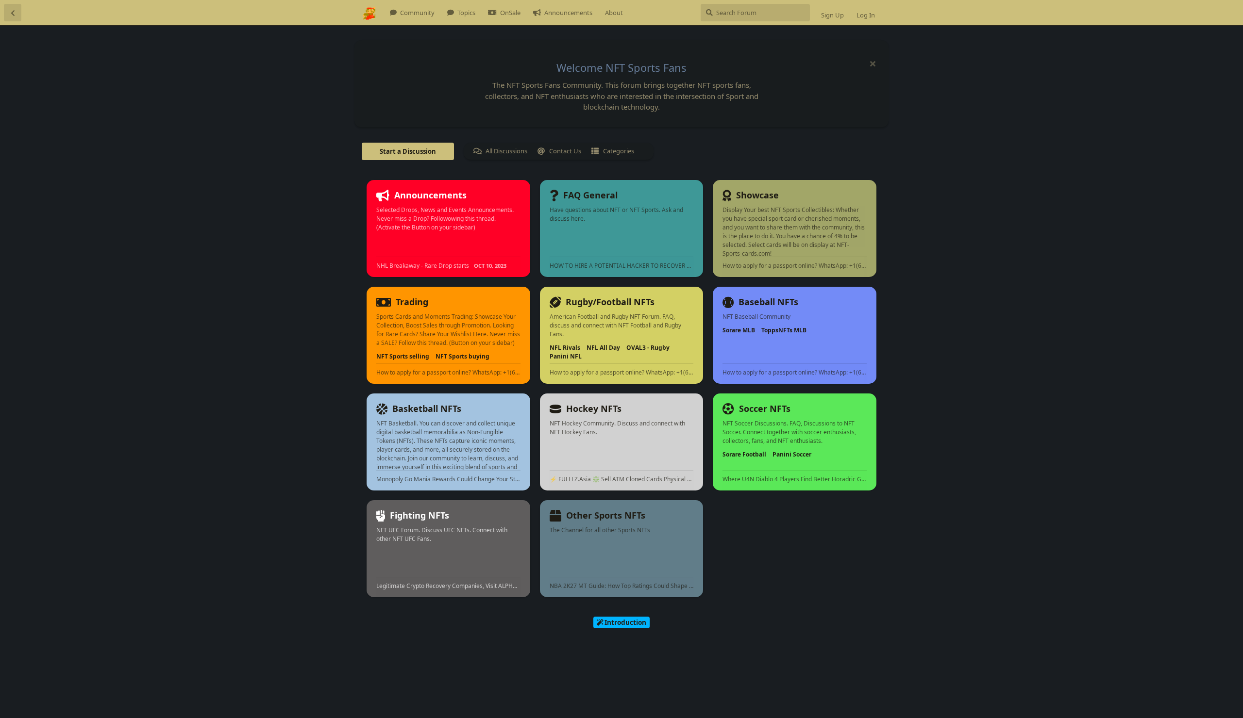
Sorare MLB (738, 330)
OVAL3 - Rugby (648, 347)
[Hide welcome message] (872, 63)
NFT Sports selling (402, 356)
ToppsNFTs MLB (783, 330)
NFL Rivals (565, 347)
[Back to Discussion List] (12, 12)
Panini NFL (566, 356)
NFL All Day (603, 347)
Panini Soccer (792, 454)
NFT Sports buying (462, 356)
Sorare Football (744, 454)
